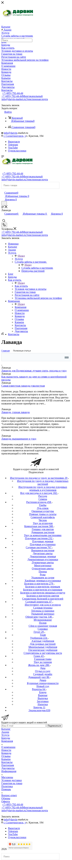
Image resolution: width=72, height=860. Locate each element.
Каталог (6, 729)
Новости (6, 750)
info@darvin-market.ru (25, 99)
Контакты (7, 762)
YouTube (13, 147)
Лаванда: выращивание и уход (18, 438)
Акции (5, 732)
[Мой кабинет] (2, 189)
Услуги (19, 258)
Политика (7, 786)
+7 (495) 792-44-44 (12, 93)
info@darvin (10, 132)
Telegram (13, 144)
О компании (8, 747)
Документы (8, 768)
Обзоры (5, 798)
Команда (6, 753)
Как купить (21, 286)
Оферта (5, 801)
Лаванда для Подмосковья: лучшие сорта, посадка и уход (33, 370)
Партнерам (7, 765)
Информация (8, 771)
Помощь (6, 789)
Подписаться (54, 726)
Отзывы (6, 756)
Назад (21, 255)
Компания (20, 307)
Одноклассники (17, 150)
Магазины (7, 777)
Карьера (6, 759)
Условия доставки (11, 780)
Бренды (5, 738)
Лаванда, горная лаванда (15, 412)
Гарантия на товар (11, 783)
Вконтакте (14, 141)
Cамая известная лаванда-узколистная (23, 385)
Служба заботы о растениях (37, 267)
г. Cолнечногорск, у (15, 135)
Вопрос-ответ (9, 795)
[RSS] (2, 333)
